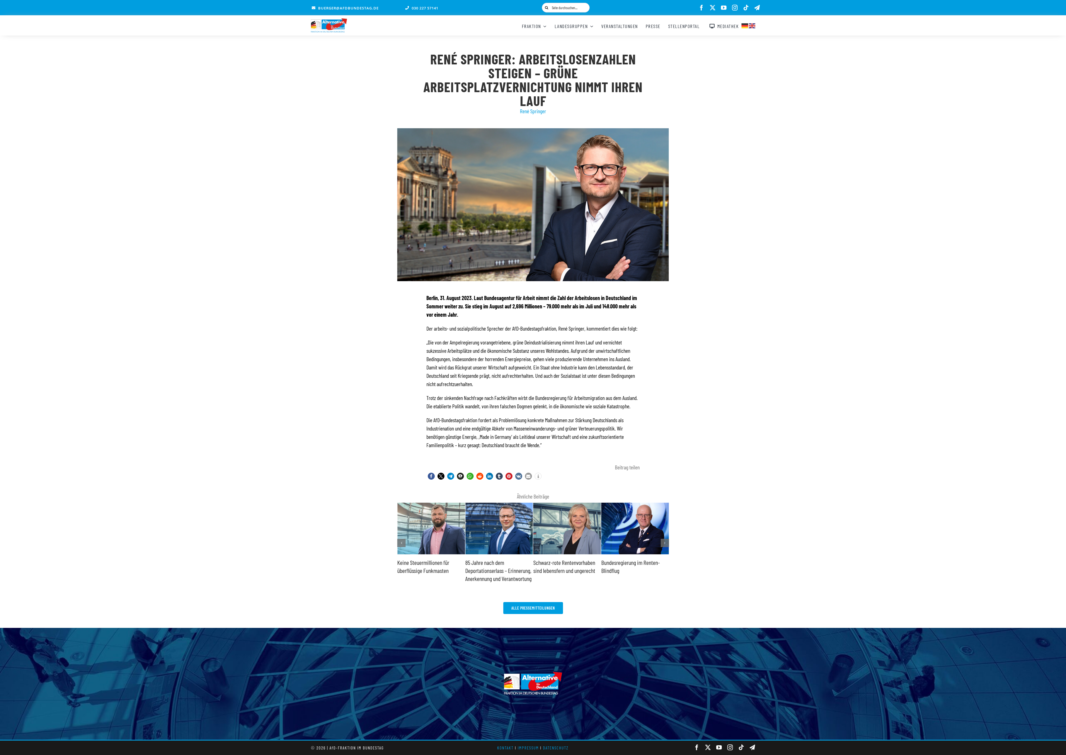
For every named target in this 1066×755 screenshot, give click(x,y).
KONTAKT (505, 747)
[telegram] (757, 8)
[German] (745, 25)
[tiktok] (746, 8)
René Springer (533, 111)
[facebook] (701, 8)
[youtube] (723, 8)
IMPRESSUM (528, 747)
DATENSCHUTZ (556, 747)
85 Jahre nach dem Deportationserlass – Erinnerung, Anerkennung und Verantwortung (430, 570)
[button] (431, 476)
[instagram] (735, 8)
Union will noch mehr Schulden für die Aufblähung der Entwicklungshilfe (632, 570)
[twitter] (712, 8)
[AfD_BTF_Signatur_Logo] (329, 21)
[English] (752, 25)
